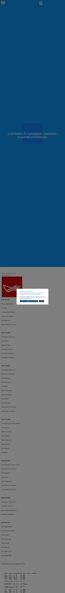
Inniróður (11, 273)
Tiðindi (14, 273)
